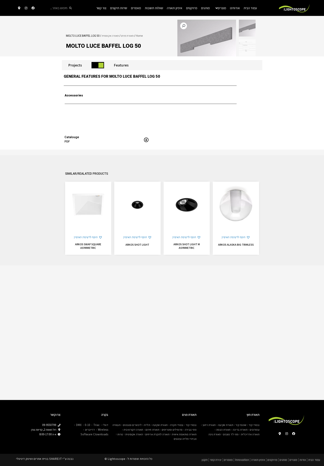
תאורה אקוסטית (110, 36)
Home (139, 36)
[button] (236, 237)
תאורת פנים (127, 36)
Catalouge (71, 137)
